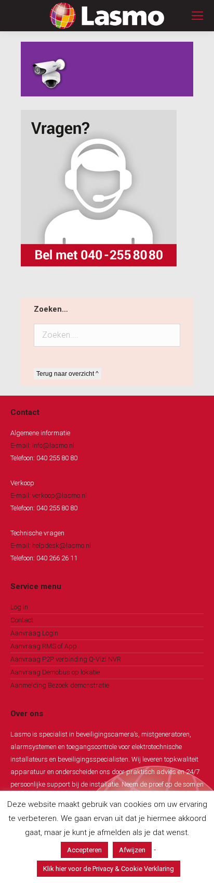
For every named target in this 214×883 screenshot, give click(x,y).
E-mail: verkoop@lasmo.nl (48, 495)
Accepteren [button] (84, 850)
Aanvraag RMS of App (43, 646)
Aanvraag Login (34, 633)
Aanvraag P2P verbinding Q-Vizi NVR (65, 659)
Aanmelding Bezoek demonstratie (59, 685)
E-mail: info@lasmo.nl (42, 445)
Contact (21, 620)
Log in (19, 607)
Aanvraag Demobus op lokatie (55, 672)
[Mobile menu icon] (197, 15)
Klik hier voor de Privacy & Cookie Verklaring (108, 869)
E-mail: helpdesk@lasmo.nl (50, 545)
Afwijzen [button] (132, 850)
